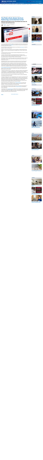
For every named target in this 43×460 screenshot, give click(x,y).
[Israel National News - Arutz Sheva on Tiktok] (41, 3)
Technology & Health (18, 4)
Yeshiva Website (24, 4)
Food (7, 4)
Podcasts (14, 4)
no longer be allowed (18, 86)
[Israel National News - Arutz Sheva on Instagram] (38, 3)
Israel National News (3, 16)
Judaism (5, 4)
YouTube (5, 25)
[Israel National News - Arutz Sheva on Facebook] (37, 3)
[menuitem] (2, 3)
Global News (7, 16)
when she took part (18, 82)
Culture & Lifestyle (10, 4)
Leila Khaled (7, 25)
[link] (37, 25)
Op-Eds (2, 4)
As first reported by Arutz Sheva (5, 67)
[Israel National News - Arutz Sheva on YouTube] (40, 3)
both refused (22, 47)
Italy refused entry (10, 88)
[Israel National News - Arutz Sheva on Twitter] (36, 3)
